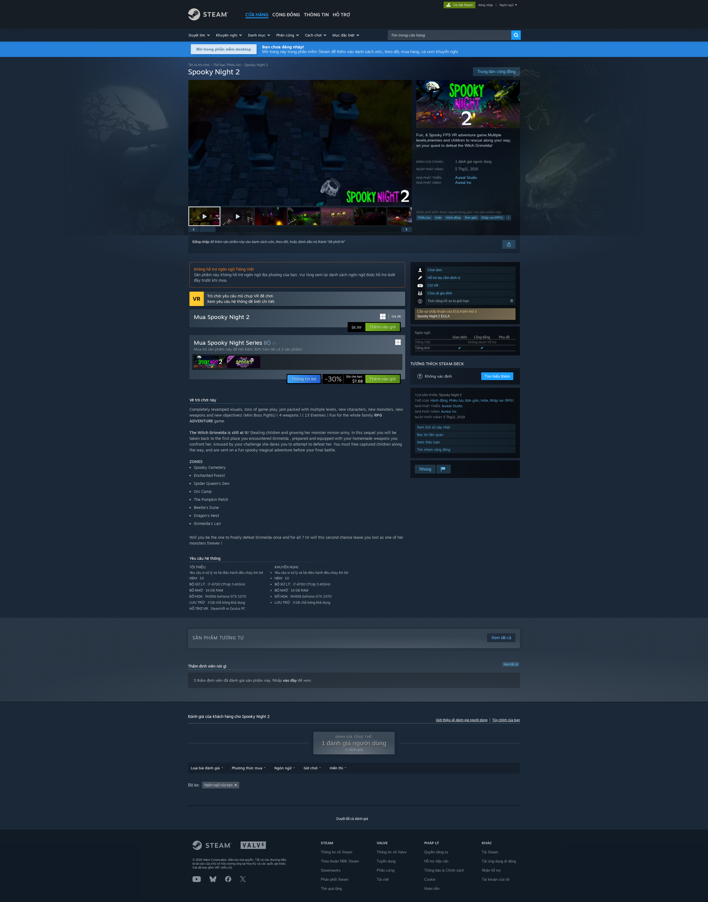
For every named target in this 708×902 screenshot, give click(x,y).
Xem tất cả (511, 664)
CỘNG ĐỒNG (286, 14)
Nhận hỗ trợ (491, 870)
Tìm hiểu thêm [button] (497, 376)
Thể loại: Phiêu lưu (227, 65)
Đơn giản (471, 217)
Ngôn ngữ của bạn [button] (218, 785)
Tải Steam (490, 852)
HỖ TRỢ (341, 14)
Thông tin (316, 14)
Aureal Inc (463, 183)
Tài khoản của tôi (495, 879)
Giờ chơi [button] (310, 768)
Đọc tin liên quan (430, 435)
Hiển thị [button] (336, 768)
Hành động (453, 217)
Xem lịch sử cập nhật (433, 427)
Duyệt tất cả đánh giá (352, 819)
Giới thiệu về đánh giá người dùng (462, 720)
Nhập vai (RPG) (492, 217)
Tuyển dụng (386, 861)
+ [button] (508, 217)
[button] (199, 35)
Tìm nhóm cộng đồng (433, 450)
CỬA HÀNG (257, 14)
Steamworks (331, 870)
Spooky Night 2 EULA (433, 316)
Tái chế (383, 879)
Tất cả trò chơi (198, 65)
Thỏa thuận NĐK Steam (340, 861)
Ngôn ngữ (506, 5)
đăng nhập (485, 5)
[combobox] (449, 35)
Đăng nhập (200, 242)
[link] (344, 379)
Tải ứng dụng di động (499, 861)
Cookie (429, 879)
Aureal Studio (466, 178)
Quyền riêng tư (436, 852)
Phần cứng (385, 870)
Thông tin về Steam (336, 852)
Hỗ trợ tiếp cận (436, 861)
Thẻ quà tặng (331, 889)
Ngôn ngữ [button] (282, 768)
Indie (438, 217)
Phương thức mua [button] (247, 768)
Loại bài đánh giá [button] (205, 768)
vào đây (290, 680)
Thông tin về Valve (392, 852)
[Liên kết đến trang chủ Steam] (208, 19)
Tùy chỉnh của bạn (506, 720)
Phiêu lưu (424, 217)
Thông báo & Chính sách (444, 870)
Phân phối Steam (334, 879)
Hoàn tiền (431, 889)
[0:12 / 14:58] (300, 143)
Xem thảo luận (428, 442)
